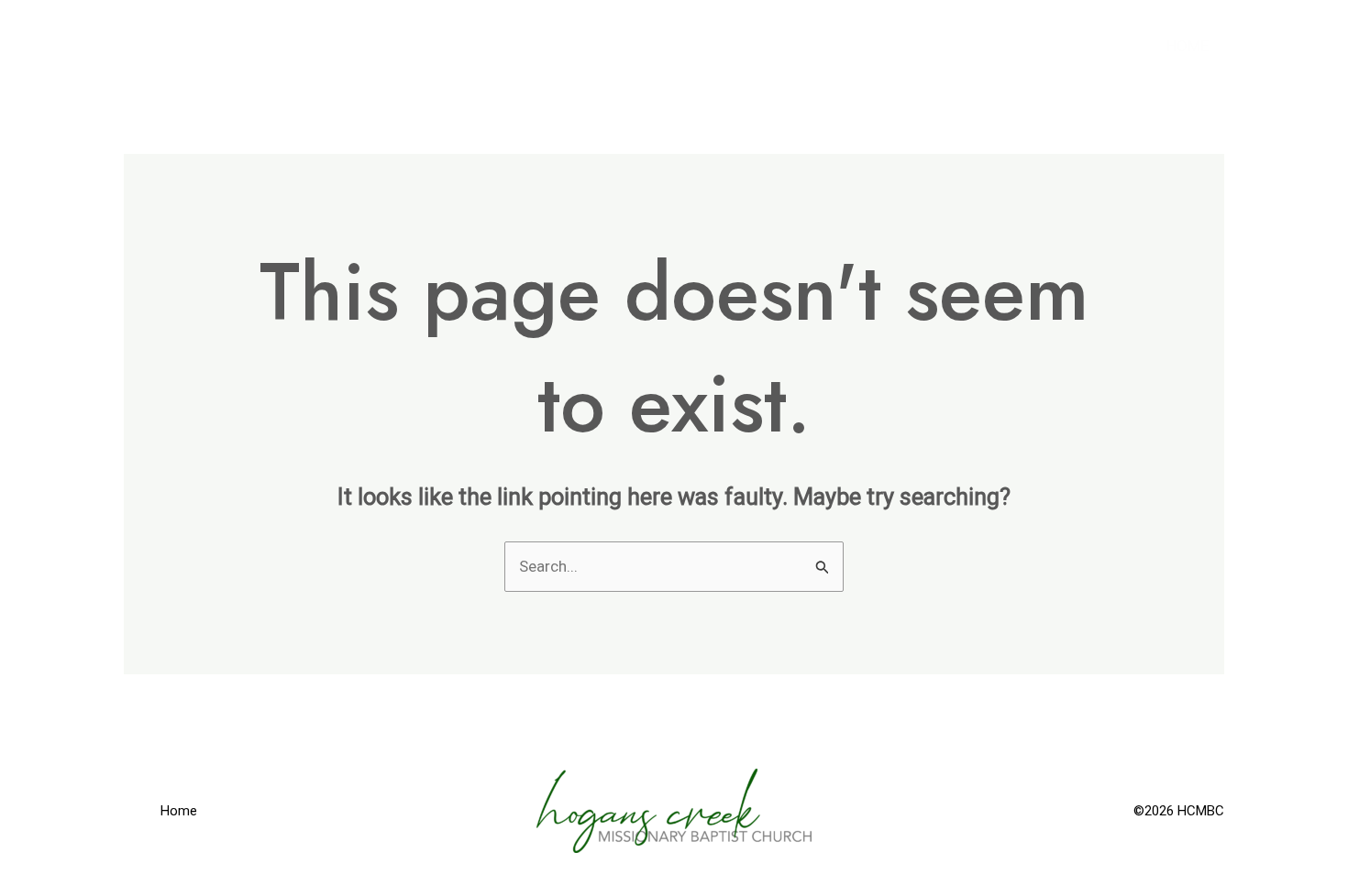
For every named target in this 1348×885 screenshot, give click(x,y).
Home (1187, 46)
